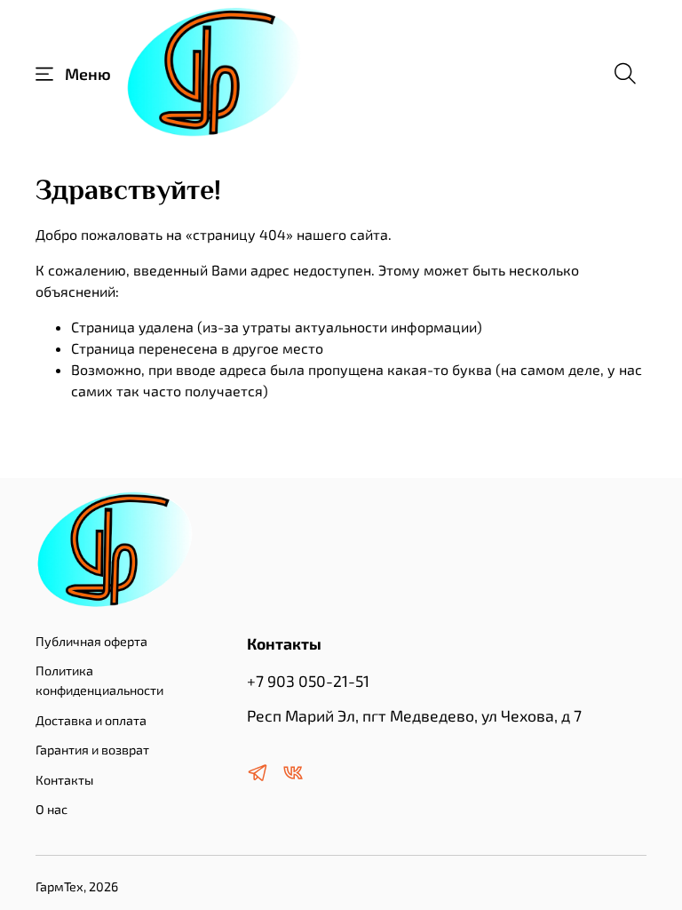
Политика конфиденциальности (99, 680)
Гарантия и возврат (92, 749)
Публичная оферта (91, 641)
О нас (51, 809)
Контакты (64, 779)
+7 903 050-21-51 (308, 680)
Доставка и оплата (91, 720)
